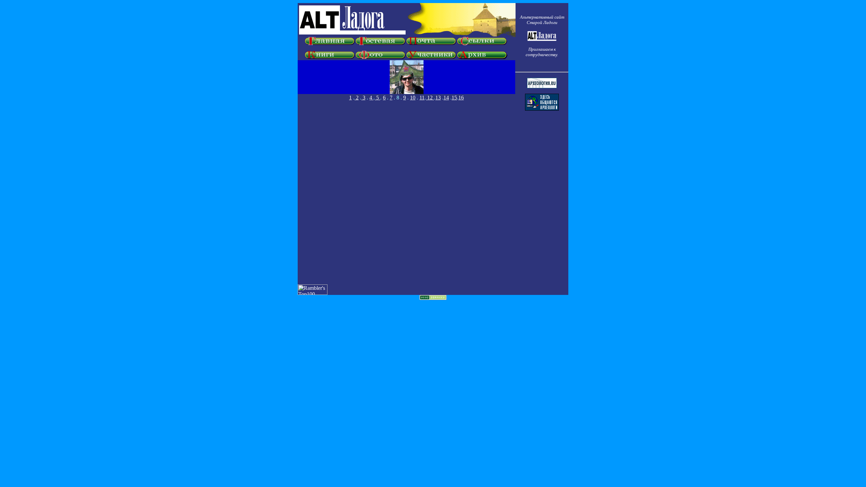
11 (422, 97)
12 (430, 97)
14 (446, 97)
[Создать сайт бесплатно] (433, 298)
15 (454, 97)
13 (438, 97)
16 (461, 97)
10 (412, 97)
